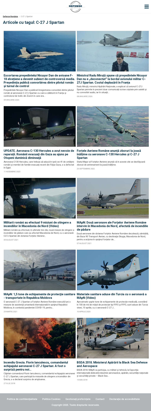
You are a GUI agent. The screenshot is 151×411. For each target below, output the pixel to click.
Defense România (10, 17)
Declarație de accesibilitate (124, 399)
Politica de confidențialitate (22, 399)
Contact (100, 399)
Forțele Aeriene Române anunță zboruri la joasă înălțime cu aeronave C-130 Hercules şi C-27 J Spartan (109, 154)
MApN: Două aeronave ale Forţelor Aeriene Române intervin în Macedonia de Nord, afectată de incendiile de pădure (112, 226)
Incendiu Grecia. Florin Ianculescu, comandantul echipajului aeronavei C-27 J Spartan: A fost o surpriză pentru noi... (36, 366)
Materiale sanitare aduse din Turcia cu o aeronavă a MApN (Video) (112, 296)
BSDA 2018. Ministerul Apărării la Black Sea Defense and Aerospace (112, 364)
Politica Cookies (51, 399)
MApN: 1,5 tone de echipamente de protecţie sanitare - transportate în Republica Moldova (39, 296)
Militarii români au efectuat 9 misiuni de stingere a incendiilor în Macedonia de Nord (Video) (37, 224)
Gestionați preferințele (78, 399)
